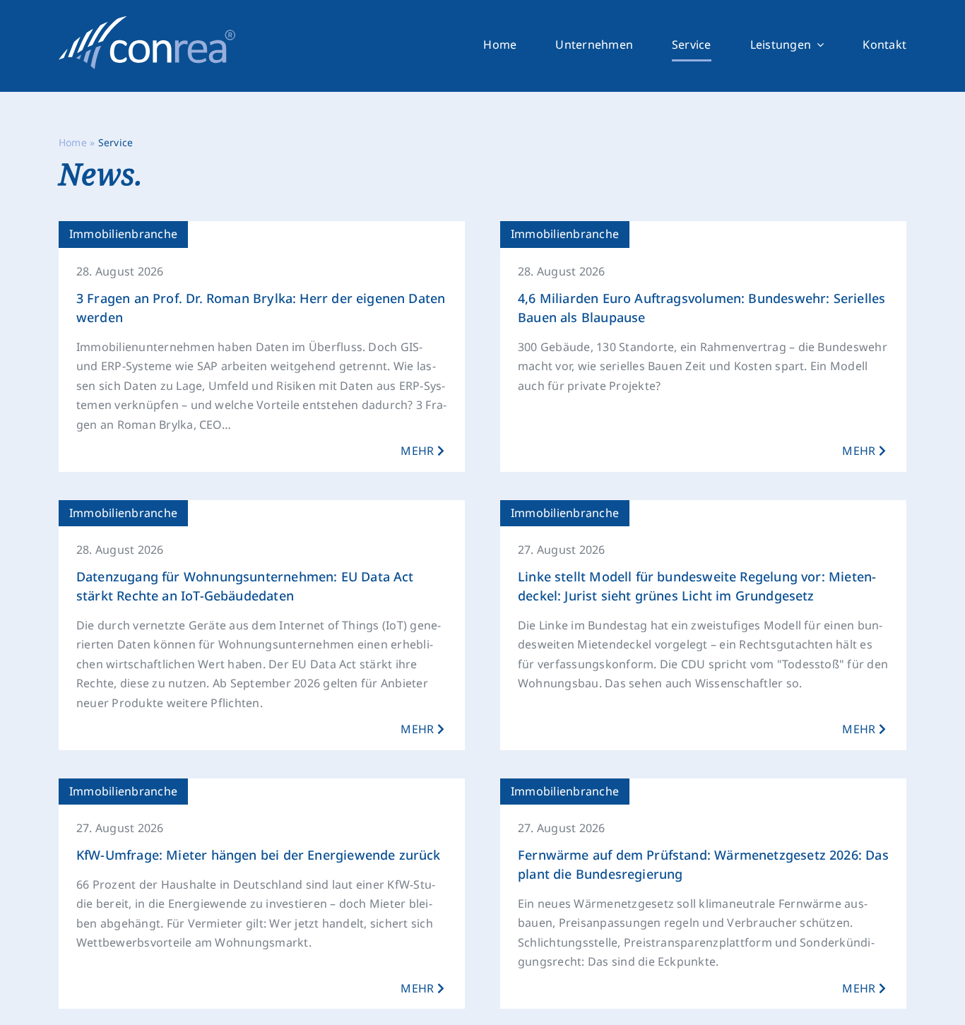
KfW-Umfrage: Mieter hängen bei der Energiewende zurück (258, 854)
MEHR (419, 450)
